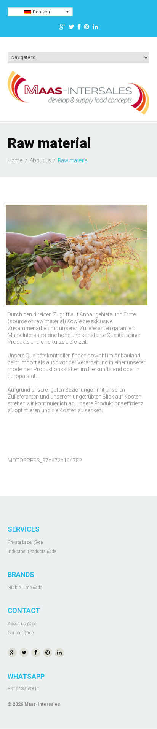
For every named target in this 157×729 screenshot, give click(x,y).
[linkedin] (95, 28)
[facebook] (79, 28)
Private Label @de (25, 542)
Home (15, 160)
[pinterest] (86, 28)
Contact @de (21, 632)
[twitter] (71, 28)
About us (40, 160)
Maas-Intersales (42, 704)
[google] (62, 28)
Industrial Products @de (32, 551)
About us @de (22, 623)
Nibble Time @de (25, 587)
